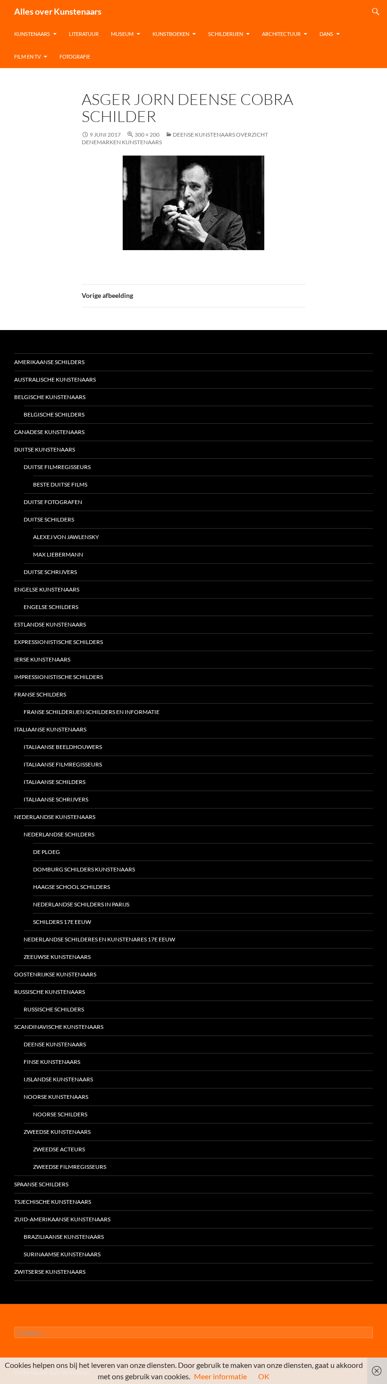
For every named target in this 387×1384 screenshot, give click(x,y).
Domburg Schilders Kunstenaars (84, 869)
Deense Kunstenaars (55, 1044)
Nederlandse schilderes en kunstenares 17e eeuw (99, 939)
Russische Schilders (54, 1009)
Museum (122, 34)
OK (263, 1376)
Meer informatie (220, 1376)
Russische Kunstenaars (49, 991)
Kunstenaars (32, 34)
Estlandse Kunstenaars (50, 624)
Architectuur (281, 34)
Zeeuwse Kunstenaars (57, 956)
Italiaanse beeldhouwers (63, 746)
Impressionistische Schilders (58, 676)
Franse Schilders (40, 694)
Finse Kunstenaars (52, 1061)
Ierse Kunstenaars (42, 659)
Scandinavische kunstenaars (58, 1026)
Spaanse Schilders (41, 1184)
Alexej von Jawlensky (66, 536)
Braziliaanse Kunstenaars (64, 1236)
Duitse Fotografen (53, 501)
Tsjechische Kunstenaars (52, 1201)
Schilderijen (225, 34)
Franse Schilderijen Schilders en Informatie (92, 711)
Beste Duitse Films (60, 484)
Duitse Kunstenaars (44, 449)
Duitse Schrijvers (50, 571)
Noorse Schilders (60, 1114)
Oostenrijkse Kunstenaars (55, 974)
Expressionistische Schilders (58, 641)
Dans (326, 34)
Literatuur (84, 34)
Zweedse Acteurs (59, 1149)
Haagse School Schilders (71, 886)
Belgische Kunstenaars (49, 396)
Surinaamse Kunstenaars (62, 1254)
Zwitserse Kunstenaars (49, 1271)
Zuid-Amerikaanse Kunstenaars (62, 1219)
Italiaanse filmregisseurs (63, 764)
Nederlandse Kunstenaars (54, 816)
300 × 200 (147, 134)
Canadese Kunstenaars (49, 431)
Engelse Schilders (51, 606)
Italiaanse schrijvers (56, 799)
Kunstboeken (170, 34)
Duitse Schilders (49, 519)
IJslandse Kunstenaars (58, 1079)
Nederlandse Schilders (59, 834)
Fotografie (74, 56)
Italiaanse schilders (54, 781)
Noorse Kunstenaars (56, 1096)
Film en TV (27, 56)
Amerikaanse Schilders (49, 362)
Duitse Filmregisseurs (57, 466)
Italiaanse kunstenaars (50, 729)
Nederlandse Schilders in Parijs (81, 904)
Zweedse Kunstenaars (57, 1131)
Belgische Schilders (54, 414)
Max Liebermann (58, 554)
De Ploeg (46, 851)
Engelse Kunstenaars (46, 589)
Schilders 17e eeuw (62, 921)
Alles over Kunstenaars (57, 11)
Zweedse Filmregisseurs (69, 1166)
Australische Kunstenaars (55, 379)
